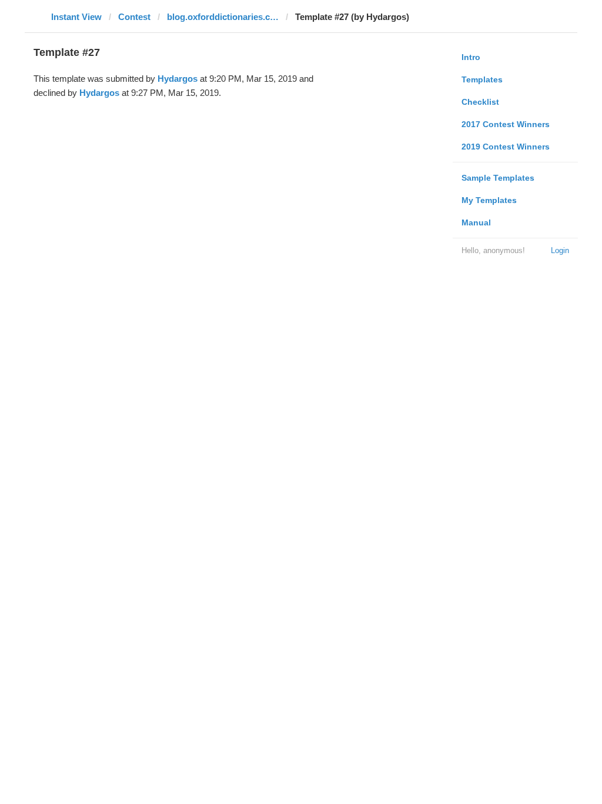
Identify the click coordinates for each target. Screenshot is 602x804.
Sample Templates (497, 177)
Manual (476, 222)
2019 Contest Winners (505, 146)
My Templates (489, 200)
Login (560, 250)
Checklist (480, 102)
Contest (134, 17)
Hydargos (178, 79)
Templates (482, 79)
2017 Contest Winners (505, 124)
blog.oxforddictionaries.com (223, 17)
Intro (470, 57)
